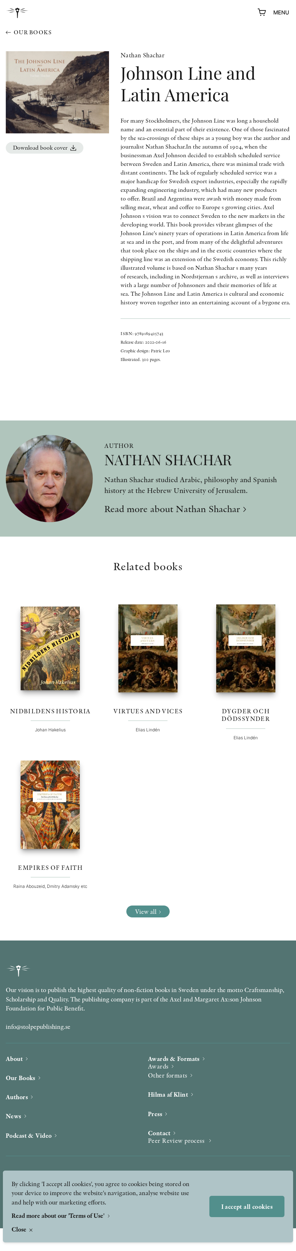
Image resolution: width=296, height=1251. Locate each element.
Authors (17, 1097)
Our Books (20, 1078)
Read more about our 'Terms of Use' (59, 1215)
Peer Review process (177, 1140)
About (14, 1058)
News (13, 1116)
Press (155, 1114)
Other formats (167, 1075)
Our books (33, 32)
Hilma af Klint (168, 1094)
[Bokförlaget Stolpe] (17, 13)
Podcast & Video (29, 1135)
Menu (281, 12)
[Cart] (262, 12)
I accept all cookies (247, 1206)
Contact (159, 1133)
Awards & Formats (174, 1058)
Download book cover (40, 147)
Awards (158, 1066)
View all (146, 911)
